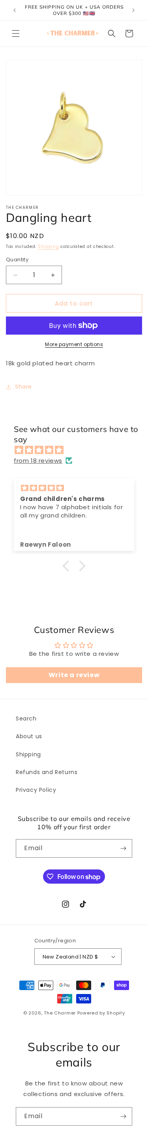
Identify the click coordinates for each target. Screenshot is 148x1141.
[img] (78, 450)
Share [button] (23, 387)
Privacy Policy (36, 790)
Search (26, 718)
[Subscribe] (123, 848)
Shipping (48, 246)
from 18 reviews (38, 460)
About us (29, 736)
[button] (15, 33)
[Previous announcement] (14, 10)
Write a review (74, 674)
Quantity (17, 259)
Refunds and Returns (46, 772)
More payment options (74, 344)
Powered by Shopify (101, 1013)
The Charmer (60, 1013)
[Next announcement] (133, 10)
